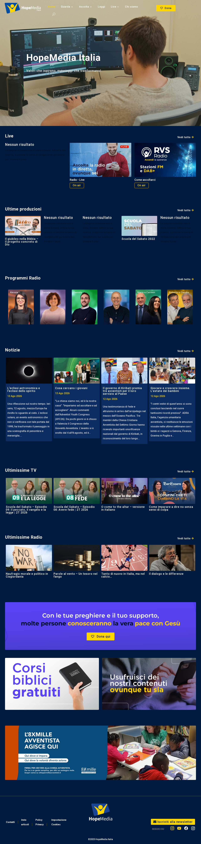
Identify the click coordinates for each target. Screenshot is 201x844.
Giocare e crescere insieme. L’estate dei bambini (170, 389)
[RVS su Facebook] (186, 829)
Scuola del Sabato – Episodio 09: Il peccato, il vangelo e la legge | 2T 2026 (26, 509)
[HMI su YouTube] (179, 829)
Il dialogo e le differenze (166, 573)
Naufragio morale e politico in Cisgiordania (27, 575)
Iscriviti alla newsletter (175, 822)
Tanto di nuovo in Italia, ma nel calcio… (123, 575)
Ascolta (84, 6)
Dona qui (103, 636)
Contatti (10, 822)
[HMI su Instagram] (172, 829)
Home (51, 6)
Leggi (101, 6)
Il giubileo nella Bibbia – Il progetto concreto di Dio (21, 241)
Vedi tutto (184, 137)
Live (113, 6)
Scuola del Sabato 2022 (138, 238)
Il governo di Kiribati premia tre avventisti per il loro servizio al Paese (122, 390)
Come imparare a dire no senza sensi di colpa (171, 508)
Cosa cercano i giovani (71, 388)
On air (77, 185)
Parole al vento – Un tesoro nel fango (76, 575)
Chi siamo (131, 6)
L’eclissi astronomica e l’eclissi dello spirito (23, 389)
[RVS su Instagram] (193, 829)
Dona (168, 8)
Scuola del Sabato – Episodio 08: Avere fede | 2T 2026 (74, 508)
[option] (29, 399)
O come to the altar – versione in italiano (123, 508)
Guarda (65, 6)
